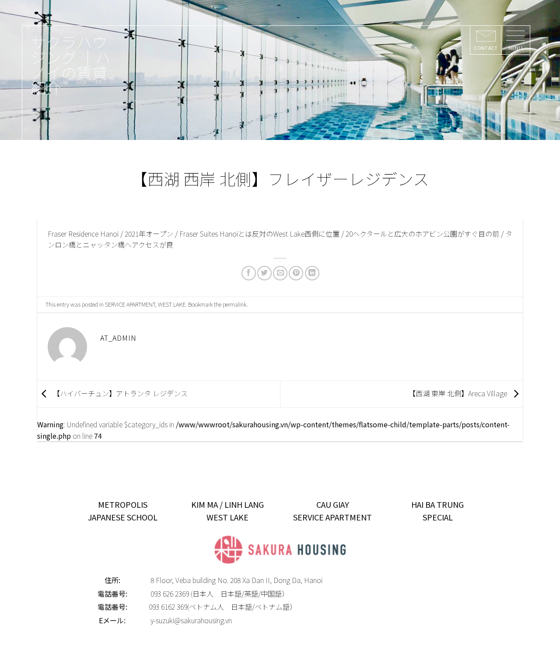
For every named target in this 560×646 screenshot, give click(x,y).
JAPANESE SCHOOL (123, 517)
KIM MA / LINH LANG (227, 504)
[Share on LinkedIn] (312, 273)
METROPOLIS (122, 504)
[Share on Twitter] (264, 273)
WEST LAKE (172, 304)
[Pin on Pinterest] (296, 273)
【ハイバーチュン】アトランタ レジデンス (119, 393)
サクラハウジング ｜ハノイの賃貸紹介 (71, 64)
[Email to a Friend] (280, 273)
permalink (234, 304)
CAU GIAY (332, 504)
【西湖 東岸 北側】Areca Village (459, 393)
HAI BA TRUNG (437, 504)
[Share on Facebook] (249, 273)
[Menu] (515, 40)
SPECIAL (438, 517)
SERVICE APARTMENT (130, 304)
